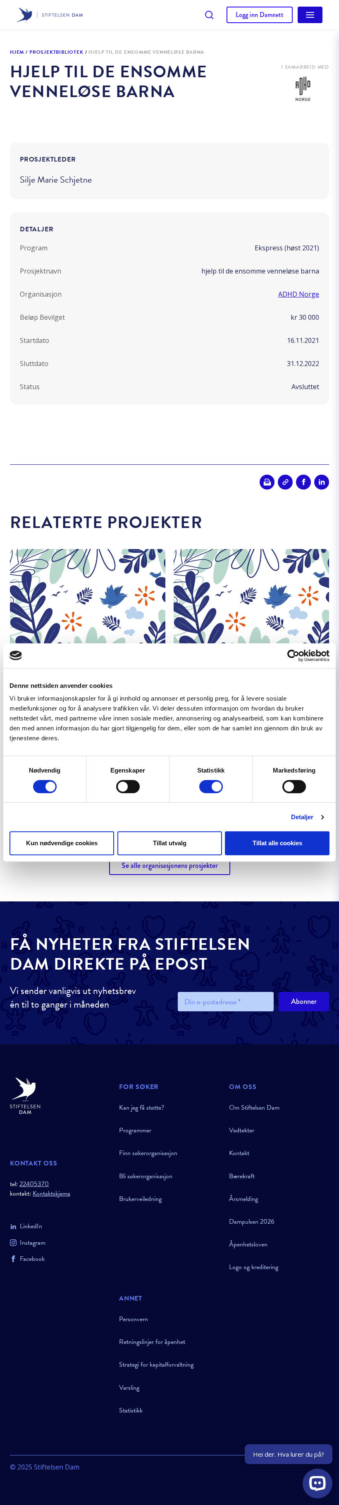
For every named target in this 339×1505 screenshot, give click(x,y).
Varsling (129, 1388)
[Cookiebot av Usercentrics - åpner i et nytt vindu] (293, 655)
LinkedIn (31, 1226)
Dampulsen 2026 (252, 1222)
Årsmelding (243, 1199)
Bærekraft (242, 1176)
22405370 (34, 1184)
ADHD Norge (298, 294)
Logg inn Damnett (260, 14)
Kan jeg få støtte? (141, 1108)
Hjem (17, 52)
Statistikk (131, 1410)
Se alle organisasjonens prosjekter (170, 865)
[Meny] (310, 15)
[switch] (128, 786)
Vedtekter (241, 1130)
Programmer (135, 1130)
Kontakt (239, 1153)
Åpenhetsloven (248, 1244)
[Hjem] (59, 1095)
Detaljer (302, 816)
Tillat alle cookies (277, 842)
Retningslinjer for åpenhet (152, 1342)
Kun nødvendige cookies (62, 842)
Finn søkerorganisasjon (148, 1153)
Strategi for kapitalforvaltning (156, 1364)
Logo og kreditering (253, 1267)
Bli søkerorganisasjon (145, 1176)
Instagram (32, 1243)
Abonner (304, 1001)
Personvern (133, 1319)
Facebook (32, 1259)
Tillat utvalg (169, 842)
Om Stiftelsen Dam (254, 1108)
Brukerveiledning (140, 1199)
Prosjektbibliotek (56, 52)
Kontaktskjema (51, 1193)
